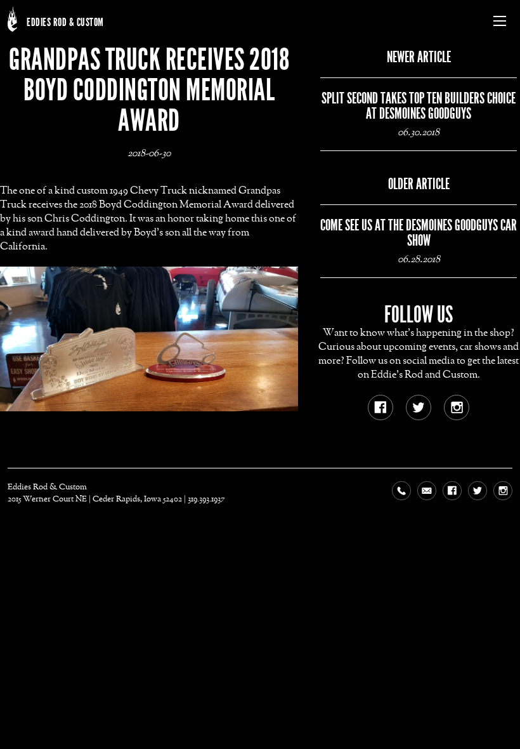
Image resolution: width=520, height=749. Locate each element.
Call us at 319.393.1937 (404, 494)
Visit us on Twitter (415, 404)
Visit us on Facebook (377, 404)
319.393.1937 (206, 499)
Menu (499, 21)
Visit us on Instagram (453, 404)
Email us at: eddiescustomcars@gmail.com (430, 494)
